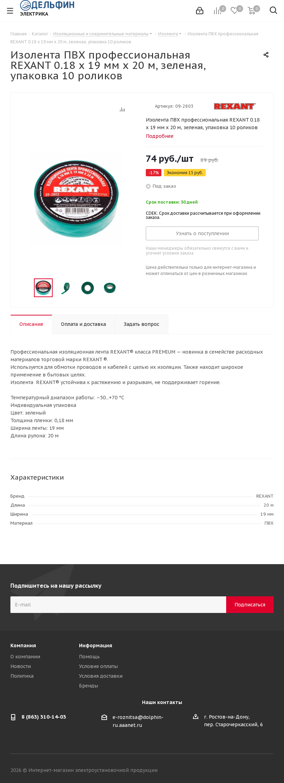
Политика (22, 676)
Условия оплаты (98, 666)
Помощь (89, 656)
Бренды (88, 686)
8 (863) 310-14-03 (43, 716)
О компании (25, 656)
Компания (23, 645)
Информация (95, 645)
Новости (20, 666)
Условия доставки (101, 676)
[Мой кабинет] (199, 11)
